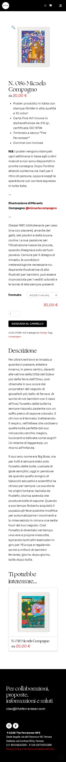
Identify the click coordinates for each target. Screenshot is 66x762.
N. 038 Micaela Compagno (30, 641)
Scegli (34, 630)
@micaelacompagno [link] (41, 208)
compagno (14, 336)
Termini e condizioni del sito (38, 749)
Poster (43, 332)
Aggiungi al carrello (27, 323)
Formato (14, 295)
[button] (50, 5)
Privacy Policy (13, 749)
